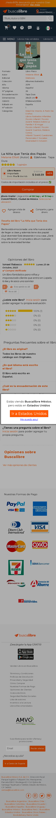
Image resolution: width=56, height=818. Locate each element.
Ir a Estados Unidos (29, 413)
